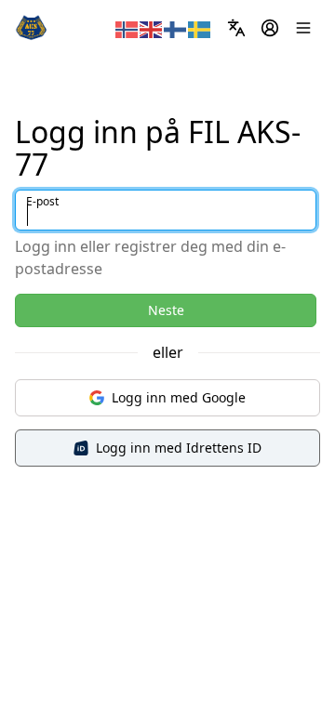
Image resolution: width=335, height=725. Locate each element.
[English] (152, 28)
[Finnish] (176, 28)
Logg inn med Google (179, 397)
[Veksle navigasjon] (303, 28)
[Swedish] (200, 28)
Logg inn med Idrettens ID (178, 447)
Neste (166, 310)
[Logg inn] (270, 28)
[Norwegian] (127, 28)
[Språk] (236, 28)
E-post (42, 201)
